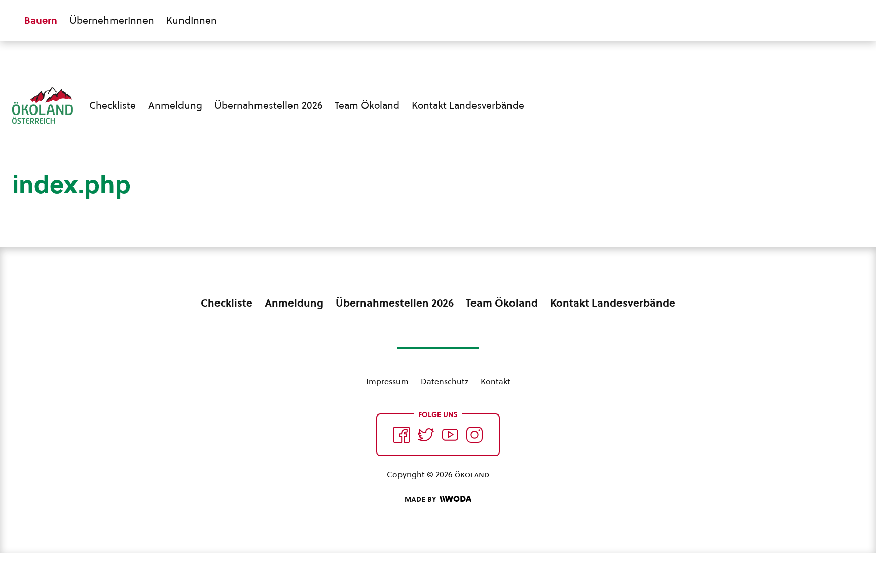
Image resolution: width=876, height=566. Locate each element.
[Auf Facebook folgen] (401, 435)
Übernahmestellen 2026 (268, 105)
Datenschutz (444, 381)
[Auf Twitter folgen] (426, 435)
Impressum (387, 381)
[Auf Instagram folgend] (474, 435)
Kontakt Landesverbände (468, 105)
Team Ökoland (367, 105)
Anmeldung (175, 105)
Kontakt (495, 381)
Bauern (40, 20)
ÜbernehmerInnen (111, 20)
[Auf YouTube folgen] (450, 435)
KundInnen (191, 20)
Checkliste (112, 105)
